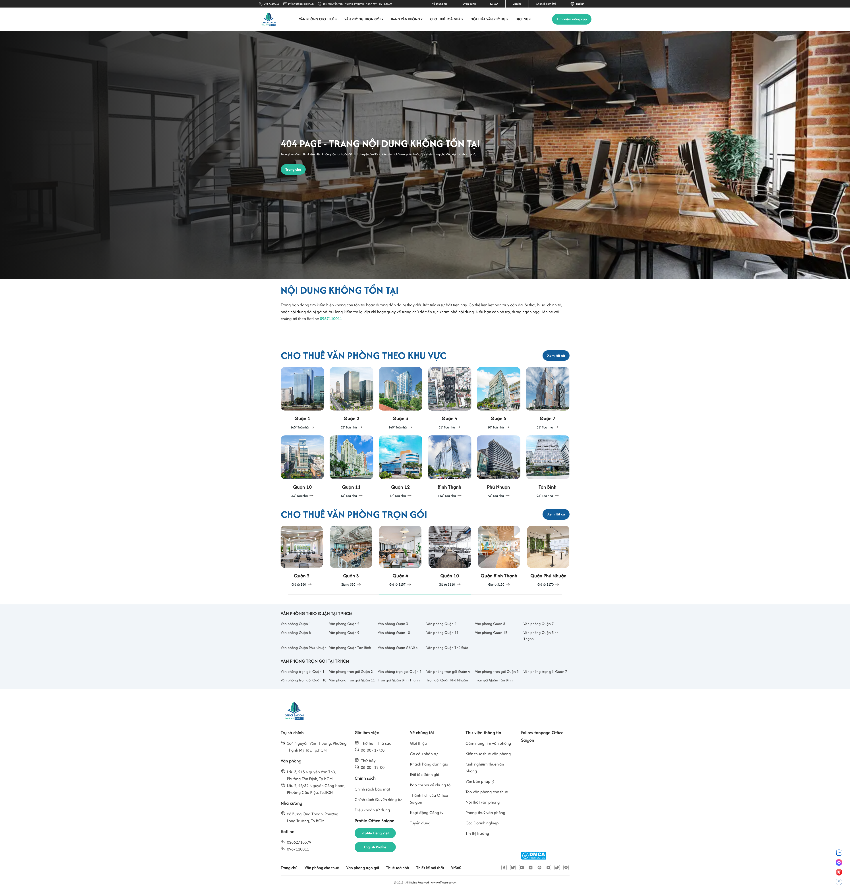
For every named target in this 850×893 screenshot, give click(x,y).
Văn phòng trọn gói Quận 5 (497, 671)
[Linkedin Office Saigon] (530, 867)
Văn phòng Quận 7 (539, 623)
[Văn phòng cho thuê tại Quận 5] (499, 398)
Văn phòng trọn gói (364, 19)
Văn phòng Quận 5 (490, 623)
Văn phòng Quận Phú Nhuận (303, 647)
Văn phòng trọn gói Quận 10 (303, 680)
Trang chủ (289, 868)
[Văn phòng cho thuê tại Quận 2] (351, 398)
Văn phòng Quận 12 (491, 632)
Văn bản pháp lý (480, 781)
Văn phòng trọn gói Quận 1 (302, 671)
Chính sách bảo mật (372, 789)
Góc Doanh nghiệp (482, 823)
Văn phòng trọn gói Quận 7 (545, 671)
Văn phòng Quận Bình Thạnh (541, 635)
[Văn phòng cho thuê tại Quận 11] (351, 466)
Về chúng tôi (439, 4)
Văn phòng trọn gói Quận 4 (448, 671)
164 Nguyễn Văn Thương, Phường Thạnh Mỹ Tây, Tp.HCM (357, 4)
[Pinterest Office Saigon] (539, 867)
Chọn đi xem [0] (546, 4)
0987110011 (271, 4)
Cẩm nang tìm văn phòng (488, 743)
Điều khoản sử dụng (372, 810)
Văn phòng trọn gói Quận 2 (351, 671)
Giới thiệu (418, 743)
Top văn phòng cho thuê (487, 792)
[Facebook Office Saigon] (504, 867)
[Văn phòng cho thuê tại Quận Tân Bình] (548, 466)
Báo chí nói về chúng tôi (430, 785)
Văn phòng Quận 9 (344, 632)
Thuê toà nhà (397, 868)
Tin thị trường (477, 833)
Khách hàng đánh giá (429, 764)
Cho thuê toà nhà (446, 19)
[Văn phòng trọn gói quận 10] (400, 556)
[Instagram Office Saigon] (548, 867)
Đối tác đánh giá (424, 774)
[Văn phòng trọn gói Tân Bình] (548, 556)
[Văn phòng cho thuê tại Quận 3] (401, 398)
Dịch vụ (523, 19)
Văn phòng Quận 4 (441, 623)
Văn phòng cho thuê (318, 19)
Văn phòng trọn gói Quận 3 (399, 671)
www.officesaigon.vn (443, 882)
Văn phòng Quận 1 (296, 623)
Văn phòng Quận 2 (344, 623)
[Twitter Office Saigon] (512, 867)
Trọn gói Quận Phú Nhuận (447, 680)
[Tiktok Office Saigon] (557, 867)
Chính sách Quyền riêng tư (378, 799)
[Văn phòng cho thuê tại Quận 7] (548, 398)
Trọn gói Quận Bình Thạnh (399, 680)
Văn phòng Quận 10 (394, 632)
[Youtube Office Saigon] (521, 867)
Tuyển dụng (468, 4)
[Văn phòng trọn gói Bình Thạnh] (450, 556)
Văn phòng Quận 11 (442, 632)
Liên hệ (517, 4)
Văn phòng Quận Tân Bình (350, 647)
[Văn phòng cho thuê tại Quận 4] (449, 398)
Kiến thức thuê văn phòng (488, 754)
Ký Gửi (494, 4)
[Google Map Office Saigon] (566, 867)
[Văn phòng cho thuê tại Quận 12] (401, 466)
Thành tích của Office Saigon (429, 798)
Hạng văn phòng (407, 19)
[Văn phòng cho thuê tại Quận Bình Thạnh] (449, 466)
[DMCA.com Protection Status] (533, 856)
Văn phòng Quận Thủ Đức (447, 647)
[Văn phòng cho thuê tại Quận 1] (303, 398)
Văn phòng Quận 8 (296, 632)
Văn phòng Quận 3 (393, 623)
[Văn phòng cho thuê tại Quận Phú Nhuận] (499, 466)
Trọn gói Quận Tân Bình (494, 680)
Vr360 (456, 868)
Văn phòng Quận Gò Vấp (398, 647)
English (579, 4)
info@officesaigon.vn (301, 4)
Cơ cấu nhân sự (424, 754)
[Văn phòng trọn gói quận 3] (302, 556)
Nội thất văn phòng (489, 19)
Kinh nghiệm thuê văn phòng (485, 767)
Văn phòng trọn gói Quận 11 (352, 680)
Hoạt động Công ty (426, 813)
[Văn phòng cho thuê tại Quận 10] (303, 466)
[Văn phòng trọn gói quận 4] (351, 556)
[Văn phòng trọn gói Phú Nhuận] (499, 556)
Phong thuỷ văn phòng (485, 813)
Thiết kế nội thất (430, 868)
